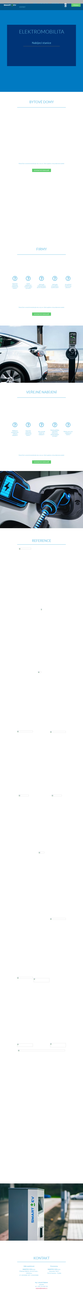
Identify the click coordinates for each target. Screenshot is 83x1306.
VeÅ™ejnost (44, 3)
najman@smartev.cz (41, 1288)
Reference (55, 3)
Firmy (35, 3)
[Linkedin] (66, 6)
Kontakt (22, 7)
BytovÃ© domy (24, 3)
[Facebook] (66, 4)
